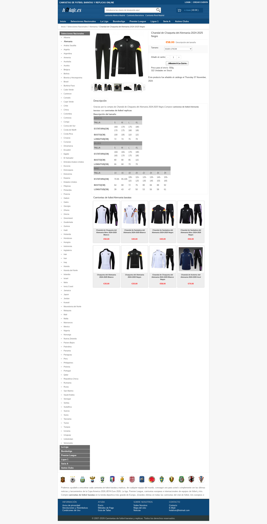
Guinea (66, 226)
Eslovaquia (68, 170)
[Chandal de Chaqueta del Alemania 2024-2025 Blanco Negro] (163, 259)
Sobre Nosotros (140, 505)
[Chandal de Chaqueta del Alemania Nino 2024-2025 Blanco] (106, 214)
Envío (100, 505)
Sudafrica (67, 407)
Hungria (66, 242)
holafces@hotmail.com (179, 510)
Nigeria (66, 331)
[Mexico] (181, 480)
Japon (66, 294)
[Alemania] (72, 480)
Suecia (66, 411)
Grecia (66, 214)
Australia (67, 62)
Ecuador (67, 150)
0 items (187, 10)
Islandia (66, 274)
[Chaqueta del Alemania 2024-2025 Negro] (134, 259)
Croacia (66, 138)
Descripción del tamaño (186, 42)
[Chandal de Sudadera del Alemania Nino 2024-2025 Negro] (191, 214)
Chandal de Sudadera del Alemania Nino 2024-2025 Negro (191, 232)
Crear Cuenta (200, 2)
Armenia (67, 58)
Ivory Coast (68, 286)
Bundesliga (119, 21)
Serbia (66, 403)
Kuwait (66, 302)
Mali (65, 315)
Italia (65, 282)
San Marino (68, 391)
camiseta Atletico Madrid (115, 15)
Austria (66, 66)
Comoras (67, 118)
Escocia (66, 166)
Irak (65, 254)
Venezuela (68, 443)
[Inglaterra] (132, 480)
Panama (67, 351)
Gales (66, 202)
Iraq (65, 262)
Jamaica (67, 290)
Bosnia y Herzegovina (72, 78)
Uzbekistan (68, 439)
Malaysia (67, 310)
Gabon (66, 198)
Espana (66, 178)
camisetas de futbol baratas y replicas (109, 488)
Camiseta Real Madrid (154, 15)
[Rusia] (92, 480)
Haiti (65, 230)
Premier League (138, 21)
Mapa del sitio (140, 508)
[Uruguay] (122, 480)
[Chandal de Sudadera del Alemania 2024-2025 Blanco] (134, 214)
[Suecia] (161, 480)
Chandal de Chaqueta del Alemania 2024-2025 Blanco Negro (163, 277)
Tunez (66, 423)
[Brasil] (102, 480)
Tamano (154, 47)
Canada (66, 98)
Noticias (137, 510)
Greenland (68, 218)
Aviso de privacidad (71, 505)
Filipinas (67, 186)
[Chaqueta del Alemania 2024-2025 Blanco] (106, 259)
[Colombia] (151, 480)
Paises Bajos (69, 343)
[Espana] (62, 480)
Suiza (65, 415)
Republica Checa (70, 379)
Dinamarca (68, 146)
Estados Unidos (70, 182)
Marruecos (68, 323)
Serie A (166, 21)
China (66, 110)
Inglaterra (67, 250)
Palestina (67, 347)
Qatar (65, 375)
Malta (65, 319)
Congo (66, 122)
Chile (65, 106)
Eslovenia (67, 174)
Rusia (66, 387)
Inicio (63, 21)
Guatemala (68, 222)
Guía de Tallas (104, 510)
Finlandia (67, 190)
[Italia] (112, 480)
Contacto (173, 505)
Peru (65, 359)
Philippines (68, 363)
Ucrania (66, 431)
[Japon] (191, 480)
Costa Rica (68, 134)
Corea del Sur (69, 126)
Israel (65, 278)
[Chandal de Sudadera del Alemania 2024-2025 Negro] (163, 214)
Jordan (66, 298)
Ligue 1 (155, 21)
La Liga (104, 21)
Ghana (66, 210)
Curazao (67, 142)
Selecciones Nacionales (83, 21)
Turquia (66, 427)
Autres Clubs (182, 21)
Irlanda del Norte (70, 270)
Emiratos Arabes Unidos (73, 162)
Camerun (67, 94)
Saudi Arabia (68, 395)
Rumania (67, 383)
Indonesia (67, 246)
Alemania (93, 27)
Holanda (67, 234)
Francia (66, 194)
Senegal (67, 399)
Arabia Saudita (69, 45)
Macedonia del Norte (72, 306)
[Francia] (141, 480)
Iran (65, 258)
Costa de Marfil (69, 130)
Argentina (67, 54)
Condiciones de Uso (71, 510)
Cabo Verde (68, 90)
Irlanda (66, 266)
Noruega (67, 335)
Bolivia (66, 74)
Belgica (66, 70)
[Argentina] (82, 480)
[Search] (158, 10)
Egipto (66, 154)
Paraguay (67, 355)
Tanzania (67, 419)
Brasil (65, 82)
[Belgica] (171, 480)
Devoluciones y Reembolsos (75, 508)
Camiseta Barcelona (135, 15)
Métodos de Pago (106, 508)
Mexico (66, 327)
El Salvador (68, 158)
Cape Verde (68, 102)
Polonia (66, 367)
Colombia (67, 114)
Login (188, 2)
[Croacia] (201, 480)
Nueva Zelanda (70, 339)
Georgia (66, 206)
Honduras (67, 238)
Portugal (67, 371)
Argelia (66, 49)
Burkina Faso (69, 86)
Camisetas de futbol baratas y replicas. (124, 518)
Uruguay (67, 435)
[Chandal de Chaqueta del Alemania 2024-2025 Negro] (98, 84)
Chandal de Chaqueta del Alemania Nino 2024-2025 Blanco (106, 232)
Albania (66, 37)
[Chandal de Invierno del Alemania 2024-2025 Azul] (191, 259)
